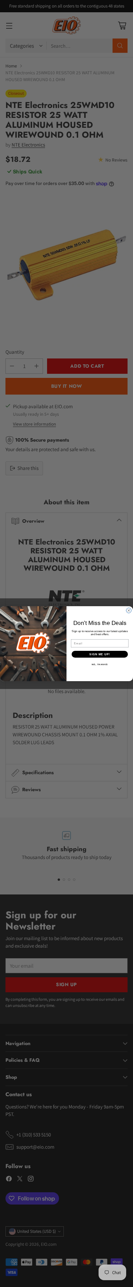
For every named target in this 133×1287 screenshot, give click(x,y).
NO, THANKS (100, 664)
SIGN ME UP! (99, 654)
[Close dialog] (128, 610)
